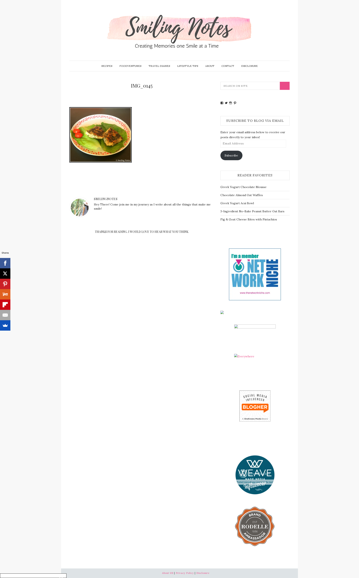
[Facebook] (5, 263)
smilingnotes (105, 199)
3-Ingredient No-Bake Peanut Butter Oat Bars (252, 211)
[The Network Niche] (255, 274)
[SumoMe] (5, 325)
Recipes (106, 65)
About (209, 65)
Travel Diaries (159, 65)
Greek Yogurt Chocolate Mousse (243, 187)
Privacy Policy (185, 573)
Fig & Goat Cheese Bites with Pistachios (248, 219)
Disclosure (249, 65)
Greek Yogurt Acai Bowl (237, 203)
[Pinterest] (5, 284)
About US (167, 573)
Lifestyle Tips (187, 65)
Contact (227, 65)
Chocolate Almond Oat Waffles (241, 195)
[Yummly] (5, 294)
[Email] (5, 315)
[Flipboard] (5, 304)
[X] (5, 273)
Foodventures (130, 65)
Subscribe (231, 155)
